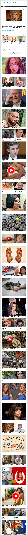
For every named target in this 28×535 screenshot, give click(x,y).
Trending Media (11, 3)
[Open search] (25, 6)
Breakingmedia (7, 28)
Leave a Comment (11, 28)
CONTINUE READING (14, 53)
